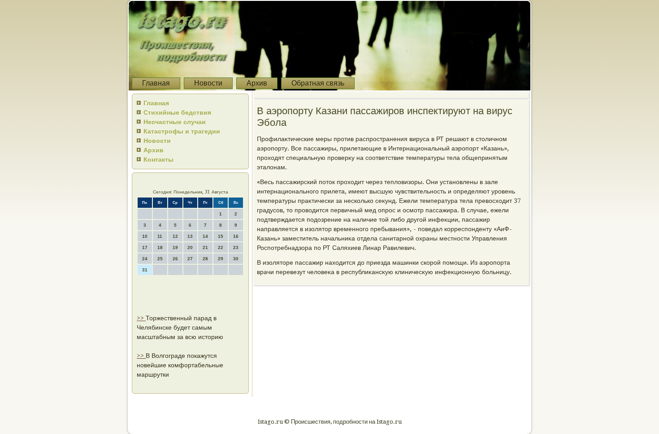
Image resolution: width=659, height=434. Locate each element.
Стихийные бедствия (177, 112)
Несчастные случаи (174, 121)
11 (159, 236)
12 (175, 236)
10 (144, 236)
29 (220, 258)
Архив (257, 83)
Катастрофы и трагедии (181, 131)
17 (144, 247)
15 (220, 236)
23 (235, 247)
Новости (208, 83)
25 (160, 258)
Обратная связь (317, 83)
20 (190, 247)
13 (190, 236)
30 (235, 258)
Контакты (158, 159)
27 (190, 258)
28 (205, 258)
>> (141, 318)
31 (144, 269)
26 (175, 258)
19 (175, 247)
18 (160, 247)
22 (220, 247)
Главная (156, 83)
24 (144, 258)
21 (205, 247)
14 (205, 236)
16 (235, 236)
